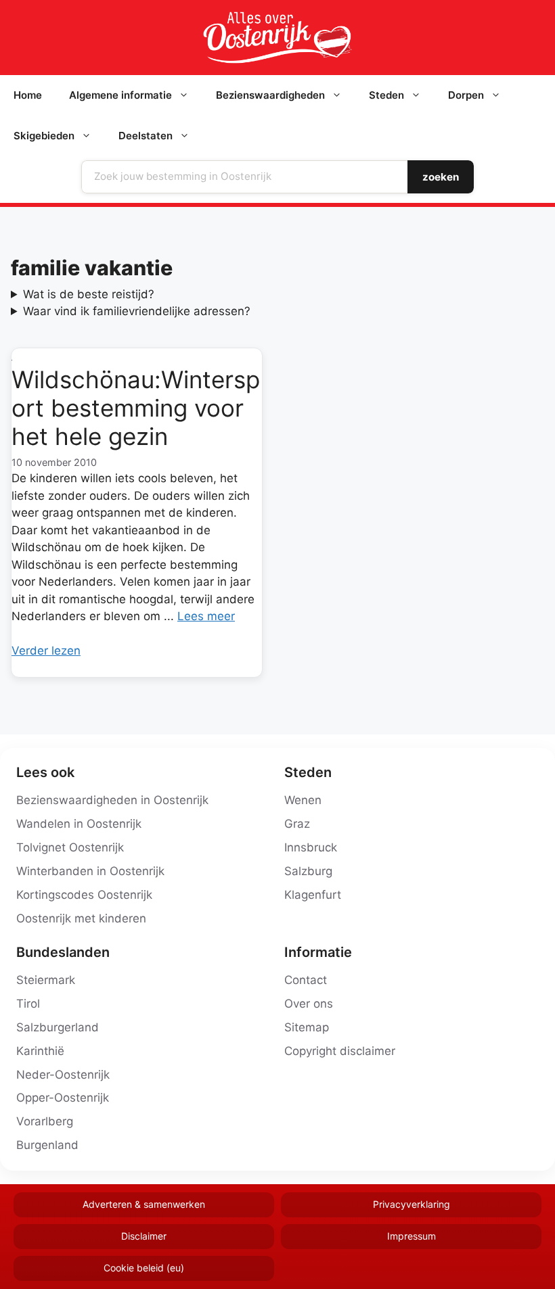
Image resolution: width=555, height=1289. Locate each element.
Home (28, 95)
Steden (386, 95)
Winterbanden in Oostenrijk (90, 871)
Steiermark (45, 980)
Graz (297, 823)
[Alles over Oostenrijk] (277, 37)
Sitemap (306, 1027)
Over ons (308, 1003)
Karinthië (40, 1051)
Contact (305, 980)
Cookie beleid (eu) (144, 1267)
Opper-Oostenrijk (62, 1097)
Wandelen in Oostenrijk (78, 823)
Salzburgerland (57, 1027)
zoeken (440, 176)
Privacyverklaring (411, 1204)
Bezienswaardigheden (270, 95)
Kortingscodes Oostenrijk (84, 894)
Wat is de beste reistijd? (88, 294)
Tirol (28, 1003)
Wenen (302, 800)
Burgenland (47, 1145)
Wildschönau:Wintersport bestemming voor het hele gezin (136, 407)
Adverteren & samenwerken (144, 1204)
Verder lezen (46, 650)
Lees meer (206, 616)
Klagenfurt (312, 894)
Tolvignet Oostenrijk (70, 847)
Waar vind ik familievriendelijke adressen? (136, 311)
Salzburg (308, 871)
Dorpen (466, 95)
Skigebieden (44, 135)
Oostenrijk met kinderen (81, 918)
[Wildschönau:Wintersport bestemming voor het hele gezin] (137, 357)
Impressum (411, 1236)
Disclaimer (143, 1236)
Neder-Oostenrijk (63, 1074)
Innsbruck (310, 847)
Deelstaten (145, 135)
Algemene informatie (120, 95)
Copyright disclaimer (339, 1051)
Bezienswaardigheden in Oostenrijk (112, 800)
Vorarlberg (44, 1121)
